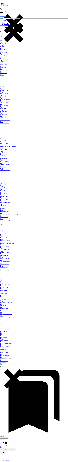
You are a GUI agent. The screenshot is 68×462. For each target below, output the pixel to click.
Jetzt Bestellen (2, 11)
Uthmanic (1, 439)
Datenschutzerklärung (5, 460)
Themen (3, 4)
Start (3, 3)
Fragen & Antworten (5, 5)
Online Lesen (7, 11)
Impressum (4, 459)
